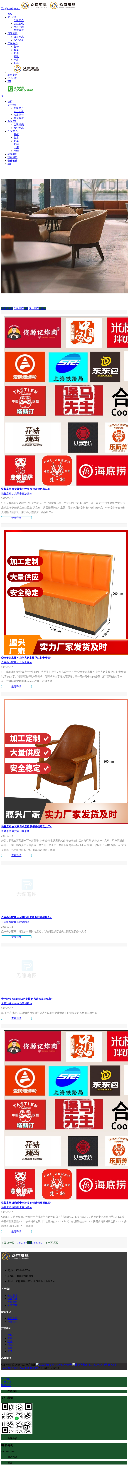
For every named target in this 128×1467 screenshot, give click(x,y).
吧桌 (16, 53)
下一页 (49, 1242)
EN (9, 81)
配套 (16, 63)
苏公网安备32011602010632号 (91, 1364)
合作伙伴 (12, 160)
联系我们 (12, 78)
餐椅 (16, 46)
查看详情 (16, 517)
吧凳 (16, 56)
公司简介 (19, 20)
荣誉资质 (19, 30)
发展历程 (19, 27)
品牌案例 (12, 75)
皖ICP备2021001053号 (26, 1368)
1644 (24, 1242)
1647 (39, 1242)
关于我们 (12, 17)
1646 (34, 1242)
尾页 (55, 1242)
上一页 (10, 1242)
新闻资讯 (12, 33)
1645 (29, 1242)
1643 (19, 1242)
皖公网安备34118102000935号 (55, 1364)
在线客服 (12, 1391)
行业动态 (19, 40)
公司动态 (19, 36)
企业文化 (19, 23)
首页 (9, 13)
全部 (7, 308)
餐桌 (16, 50)
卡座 (16, 59)
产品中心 (12, 43)
